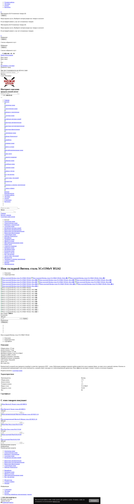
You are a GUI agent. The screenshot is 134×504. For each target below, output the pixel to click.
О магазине (7, 200)
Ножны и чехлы (9, 171)
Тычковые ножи (9, 143)
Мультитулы (8, 181)
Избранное (4, 322)
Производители (9, 193)
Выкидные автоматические (12, 122)
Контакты (7, 7)
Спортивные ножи (10, 133)
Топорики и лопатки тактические (14, 185)
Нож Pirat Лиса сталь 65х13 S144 (11, 429)
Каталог (6, 101)
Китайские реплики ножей (12, 119)
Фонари (6, 192)
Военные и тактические (11, 112)
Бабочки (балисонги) (10, 136)
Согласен (94, 500)
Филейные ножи (9, 164)
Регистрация (9, 55)
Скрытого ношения (10, 157)
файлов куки (56, 501)
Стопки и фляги (9, 188)
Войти (3, 55)
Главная (6, 100)
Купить (25, 318)
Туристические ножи (11, 108)
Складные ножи (9, 115)
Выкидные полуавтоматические (14, 126)
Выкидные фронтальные (12, 129)
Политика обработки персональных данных (18, 494)
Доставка (7, 4)
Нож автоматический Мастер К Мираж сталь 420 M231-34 (19, 419)
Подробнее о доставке (7, 65)
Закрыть (3, 15)
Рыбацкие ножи (9, 160)
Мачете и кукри (9, 147)
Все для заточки (9, 174)
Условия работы (9, 2)
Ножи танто (8, 153)
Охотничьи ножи (9, 105)
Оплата (6, 5)
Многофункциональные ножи (13, 150)
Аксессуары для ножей (11, 178)
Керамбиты (7, 140)
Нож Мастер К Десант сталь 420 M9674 (13, 409)
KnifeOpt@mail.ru (7, 502)
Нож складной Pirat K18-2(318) (10, 439)
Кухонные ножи (9, 167)
